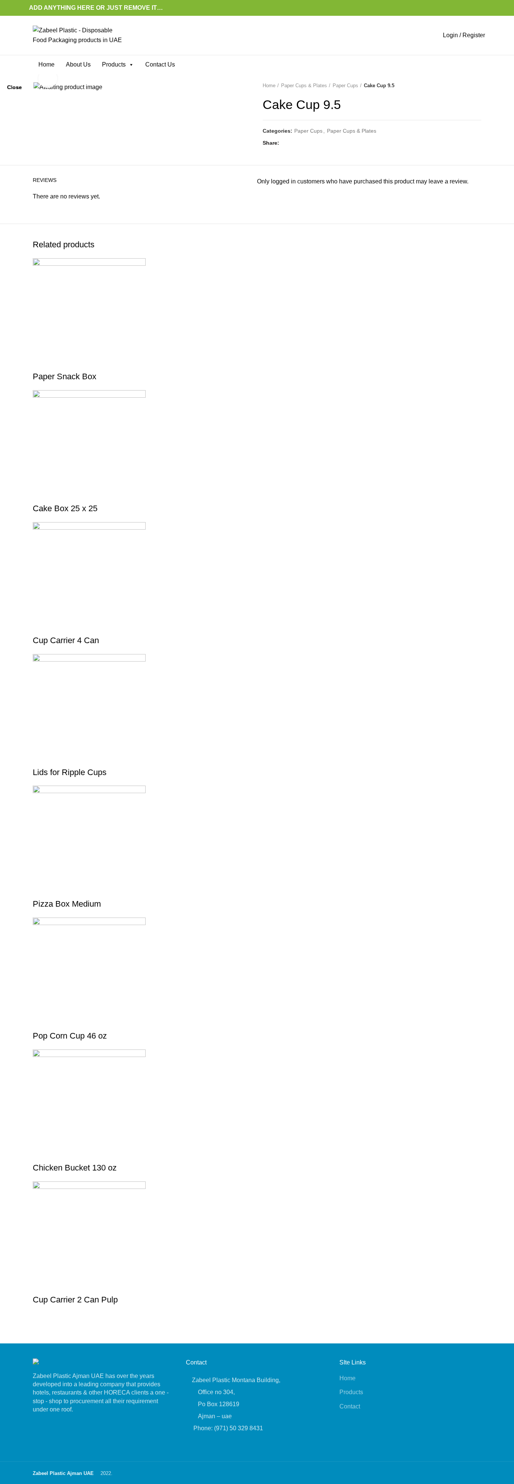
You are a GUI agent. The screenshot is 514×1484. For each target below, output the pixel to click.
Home (46, 64)
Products (114, 64)
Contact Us (160, 64)
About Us (78, 64)
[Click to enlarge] (47, 78)
